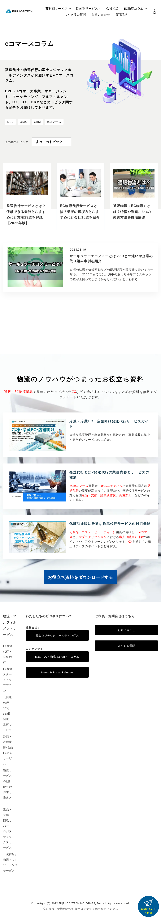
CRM (37, 122)
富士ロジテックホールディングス (57, 635)
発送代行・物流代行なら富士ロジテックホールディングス (80, 909)
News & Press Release (57, 672)
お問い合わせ (126, 630)
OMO (23, 122)
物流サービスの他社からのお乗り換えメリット (7, 786)
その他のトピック (16, 142)
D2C (10, 122)
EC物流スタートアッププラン (7, 680)
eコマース (54, 122)
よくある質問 (126, 646)
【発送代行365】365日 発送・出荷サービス (7, 713)
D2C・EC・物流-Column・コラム (57, 656)
